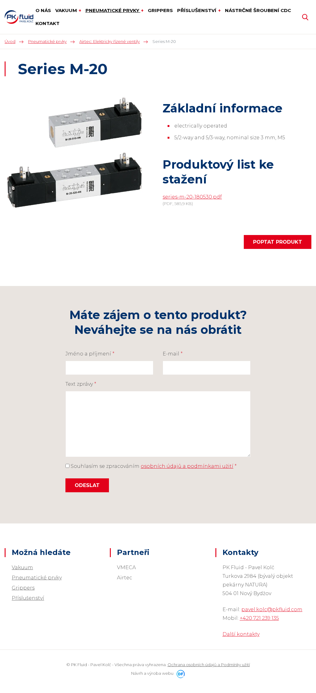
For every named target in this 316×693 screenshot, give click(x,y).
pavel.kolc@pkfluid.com (271, 609)
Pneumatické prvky (37, 578)
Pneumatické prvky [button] (112, 10)
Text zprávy (80, 384)
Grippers (23, 588)
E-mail (173, 354)
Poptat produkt (277, 242)
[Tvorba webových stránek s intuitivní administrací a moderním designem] (179, 673)
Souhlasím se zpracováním (153, 466)
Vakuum (22, 567)
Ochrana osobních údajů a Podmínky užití (209, 664)
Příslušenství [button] (197, 10)
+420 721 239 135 (259, 618)
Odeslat (87, 485)
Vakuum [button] (66, 10)
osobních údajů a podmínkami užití (187, 466)
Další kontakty (241, 634)
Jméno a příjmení (89, 354)
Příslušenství (28, 598)
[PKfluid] (19, 17)
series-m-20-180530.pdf (192, 197)
